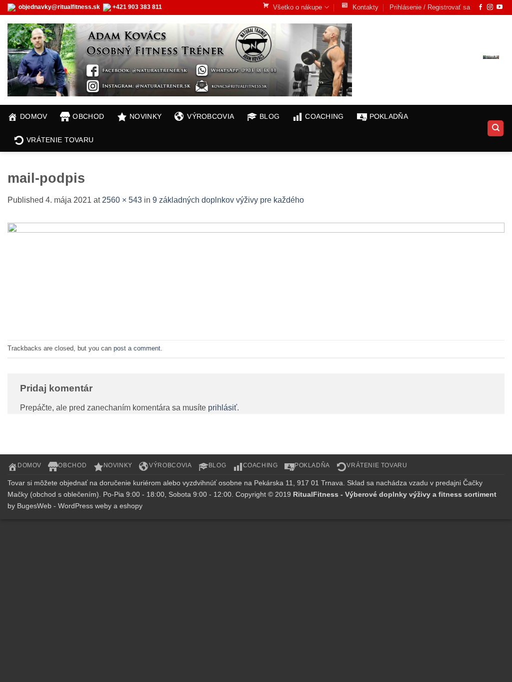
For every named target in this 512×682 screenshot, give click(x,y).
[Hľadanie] (496, 128)
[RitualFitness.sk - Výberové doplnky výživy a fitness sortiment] (183, 60)
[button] (464, 57)
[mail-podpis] (256, 274)
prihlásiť (222, 407)
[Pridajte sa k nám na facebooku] (481, 7)
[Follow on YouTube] (499, 7)
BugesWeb (34, 506)
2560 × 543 (122, 200)
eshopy (131, 506)
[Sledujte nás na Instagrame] (490, 7)
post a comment (137, 348)
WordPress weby (85, 506)
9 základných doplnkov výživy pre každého (228, 200)
